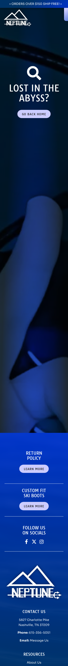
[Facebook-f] (26, 541)
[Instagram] (41, 541)
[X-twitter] (34, 541)
